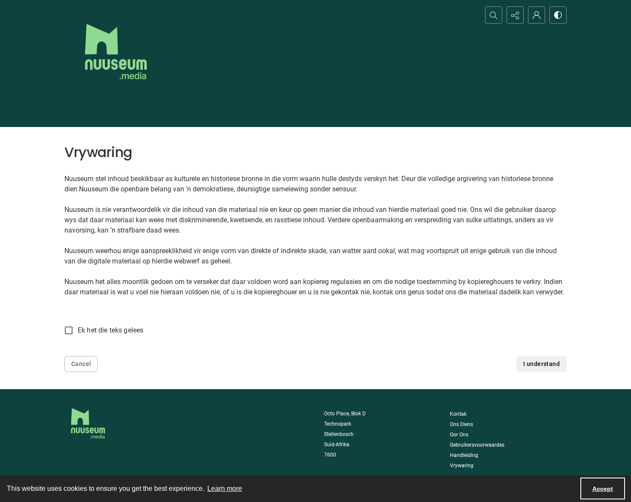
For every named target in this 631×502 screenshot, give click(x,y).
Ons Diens (461, 424)
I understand (541, 363)
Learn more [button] (224, 488)
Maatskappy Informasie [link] (484, 405)
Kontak (458, 414)
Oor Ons (459, 435)
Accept (602, 488)
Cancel (81, 363)
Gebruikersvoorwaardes (477, 445)
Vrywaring (461, 466)
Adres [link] (333, 405)
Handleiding (464, 455)
